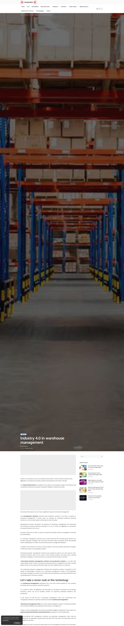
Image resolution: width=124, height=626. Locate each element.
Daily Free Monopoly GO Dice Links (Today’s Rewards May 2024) (95, 489)
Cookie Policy (6, 620)
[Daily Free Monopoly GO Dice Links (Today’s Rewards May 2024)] (83, 490)
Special (23, 434)
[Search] (102, 8)
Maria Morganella (24, 446)
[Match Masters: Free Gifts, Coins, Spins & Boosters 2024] (83, 482)
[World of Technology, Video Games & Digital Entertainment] (28, 2)
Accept (17, 622)
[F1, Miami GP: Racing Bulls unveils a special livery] (83, 498)
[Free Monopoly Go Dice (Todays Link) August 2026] (83, 475)
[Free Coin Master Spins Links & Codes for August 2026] (83, 467)
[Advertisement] (48, 465)
